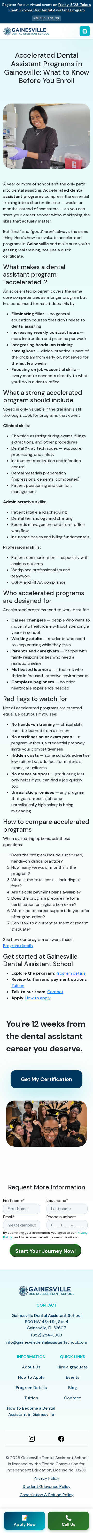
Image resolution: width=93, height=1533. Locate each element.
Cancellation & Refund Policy (47, 1494)
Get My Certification (46, 1079)
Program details (18, 945)
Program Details (31, 1387)
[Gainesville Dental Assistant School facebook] (61, 1438)
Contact (55, 991)
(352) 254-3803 (46, 1335)
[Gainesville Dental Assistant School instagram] (32, 1438)
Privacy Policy (46, 1478)
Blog (72, 1387)
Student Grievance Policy (47, 1486)
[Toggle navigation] (85, 31)
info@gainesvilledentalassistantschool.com (46, 1342)
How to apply (38, 998)
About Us (31, 1367)
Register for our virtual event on (46, 7)
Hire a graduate (72, 1367)
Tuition (17, 985)
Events (72, 1377)
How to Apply (31, 1377)
